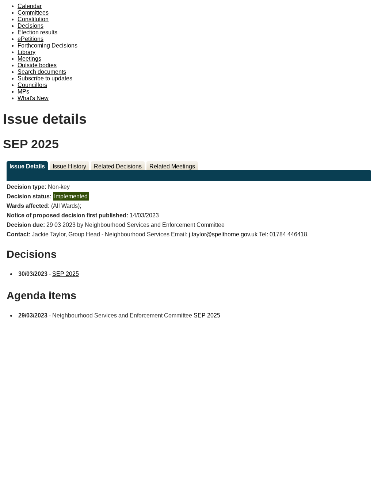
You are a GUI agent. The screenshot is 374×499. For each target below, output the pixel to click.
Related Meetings (172, 166)
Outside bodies (37, 65)
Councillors (32, 85)
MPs (23, 91)
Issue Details (27, 166)
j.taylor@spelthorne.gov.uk (223, 234)
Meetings (29, 59)
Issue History (69, 166)
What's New (33, 98)
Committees (33, 12)
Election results (37, 32)
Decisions (30, 26)
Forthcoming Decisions (47, 45)
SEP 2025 (65, 274)
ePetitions (30, 39)
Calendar (30, 6)
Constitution (33, 19)
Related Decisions (118, 166)
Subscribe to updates (45, 78)
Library (26, 52)
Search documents (42, 72)
